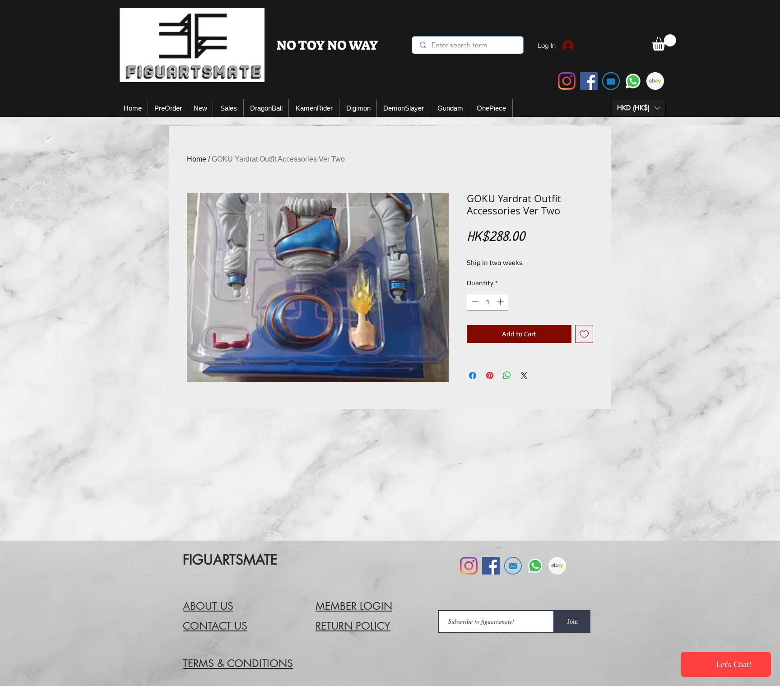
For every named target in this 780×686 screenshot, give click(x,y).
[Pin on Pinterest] (489, 375)
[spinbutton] (487, 301)
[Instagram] (567, 81)
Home (196, 159)
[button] (638, 108)
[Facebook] (589, 81)
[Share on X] (524, 375)
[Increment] (501, 301)
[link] (664, 42)
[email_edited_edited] (611, 81)
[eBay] (655, 81)
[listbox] (638, 108)
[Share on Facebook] (472, 375)
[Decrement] (474, 301)
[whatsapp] (633, 81)
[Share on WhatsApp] (506, 375)
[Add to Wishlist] (584, 334)
